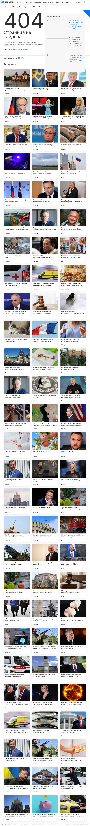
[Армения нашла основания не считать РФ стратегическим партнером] (17, 306)
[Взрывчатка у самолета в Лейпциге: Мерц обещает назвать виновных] (17, 110)
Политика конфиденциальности (55, 824)
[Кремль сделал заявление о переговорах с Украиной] (73, 82)
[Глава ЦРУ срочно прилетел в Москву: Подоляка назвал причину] (17, 473)
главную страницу (22, 49)
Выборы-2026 (11, 7)
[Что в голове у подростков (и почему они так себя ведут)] (73, 250)
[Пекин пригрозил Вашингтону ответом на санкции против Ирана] (45, 585)
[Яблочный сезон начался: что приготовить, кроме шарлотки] (73, 278)
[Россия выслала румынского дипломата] (17, 501)
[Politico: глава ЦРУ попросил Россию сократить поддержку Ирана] (73, 417)
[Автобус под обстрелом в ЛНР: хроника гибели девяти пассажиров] (17, 669)
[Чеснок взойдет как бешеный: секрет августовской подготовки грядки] (73, 613)
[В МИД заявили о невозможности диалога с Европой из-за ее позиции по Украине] (17, 808)
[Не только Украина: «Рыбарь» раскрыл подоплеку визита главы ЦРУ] (45, 473)
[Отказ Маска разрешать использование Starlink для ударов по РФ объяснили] (45, 501)
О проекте (26, 824)
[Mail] (2, 2)
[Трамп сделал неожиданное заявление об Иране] (73, 725)
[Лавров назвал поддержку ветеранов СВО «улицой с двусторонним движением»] (73, 557)
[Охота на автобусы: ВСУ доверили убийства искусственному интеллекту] (17, 389)
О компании (8, 824)
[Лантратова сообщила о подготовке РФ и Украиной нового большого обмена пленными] (73, 473)
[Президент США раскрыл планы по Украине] (17, 138)
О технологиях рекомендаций (38, 824)
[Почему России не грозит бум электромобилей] (73, 780)
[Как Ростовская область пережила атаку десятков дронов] (73, 306)
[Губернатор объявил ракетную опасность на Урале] (45, 613)
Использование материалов (72, 824)
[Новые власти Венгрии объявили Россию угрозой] (73, 641)
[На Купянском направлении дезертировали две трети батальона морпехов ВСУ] (45, 752)
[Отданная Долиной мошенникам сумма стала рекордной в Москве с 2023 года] (73, 110)
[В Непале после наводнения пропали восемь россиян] (17, 585)
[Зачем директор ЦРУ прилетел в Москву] (45, 389)
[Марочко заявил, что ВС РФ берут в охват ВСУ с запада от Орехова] (45, 641)
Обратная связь (84, 824)
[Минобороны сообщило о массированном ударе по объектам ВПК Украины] (45, 166)
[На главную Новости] (9, 2)
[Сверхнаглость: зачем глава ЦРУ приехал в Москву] (17, 194)
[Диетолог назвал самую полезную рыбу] (45, 725)
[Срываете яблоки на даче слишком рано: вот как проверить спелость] (45, 445)
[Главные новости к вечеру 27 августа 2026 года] (73, 361)
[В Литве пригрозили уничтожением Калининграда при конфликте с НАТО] (17, 82)
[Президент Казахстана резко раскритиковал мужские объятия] (45, 138)
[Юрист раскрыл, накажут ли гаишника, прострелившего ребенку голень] (73, 585)
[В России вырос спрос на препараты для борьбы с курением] (73, 334)
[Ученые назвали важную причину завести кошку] (17, 334)
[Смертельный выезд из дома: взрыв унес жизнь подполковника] (17, 725)
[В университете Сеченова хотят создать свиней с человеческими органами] (73, 138)
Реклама (15, 824)
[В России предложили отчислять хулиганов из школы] (17, 613)
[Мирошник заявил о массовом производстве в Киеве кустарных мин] (45, 222)
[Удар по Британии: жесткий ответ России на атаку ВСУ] (73, 166)
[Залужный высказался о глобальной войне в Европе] (45, 82)
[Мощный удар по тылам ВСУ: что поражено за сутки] (73, 529)
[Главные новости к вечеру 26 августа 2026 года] (45, 780)
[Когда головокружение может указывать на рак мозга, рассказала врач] (17, 641)
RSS (21, 824)
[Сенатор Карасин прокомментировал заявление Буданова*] (73, 445)
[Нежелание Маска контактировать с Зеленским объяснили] (45, 250)
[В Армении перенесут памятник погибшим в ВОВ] (45, 669)
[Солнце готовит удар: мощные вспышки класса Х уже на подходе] (73, 697)
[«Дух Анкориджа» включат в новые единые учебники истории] (17, 697)
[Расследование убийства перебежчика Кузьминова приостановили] (45, 306)
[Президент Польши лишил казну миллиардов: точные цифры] (45, 194)
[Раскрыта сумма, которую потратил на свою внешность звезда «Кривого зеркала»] (73, 222)
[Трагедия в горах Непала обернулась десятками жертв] (73, 501)
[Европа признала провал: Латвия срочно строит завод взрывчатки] (17, 222)
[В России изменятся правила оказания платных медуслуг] (17, 445)
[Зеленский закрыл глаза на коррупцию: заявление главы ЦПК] (17, 780)
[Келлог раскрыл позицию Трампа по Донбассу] (45, 557)
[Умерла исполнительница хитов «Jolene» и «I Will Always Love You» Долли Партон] (45, 110)
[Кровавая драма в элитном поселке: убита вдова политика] (17, 166)
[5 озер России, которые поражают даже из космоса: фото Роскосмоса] (45, 417)
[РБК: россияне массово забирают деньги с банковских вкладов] (45, 808)
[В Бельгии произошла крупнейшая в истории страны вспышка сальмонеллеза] (73, 752)
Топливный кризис (45, 7)
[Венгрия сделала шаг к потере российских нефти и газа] (45, 529)
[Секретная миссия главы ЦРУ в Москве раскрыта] (17, 752)
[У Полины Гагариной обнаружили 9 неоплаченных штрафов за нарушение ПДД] (45, 697)
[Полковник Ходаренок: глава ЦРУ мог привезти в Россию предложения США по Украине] (73, 669)
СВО (33, 7)
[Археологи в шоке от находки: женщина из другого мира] (45, 361)
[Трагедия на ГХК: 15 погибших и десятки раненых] (17, 278)
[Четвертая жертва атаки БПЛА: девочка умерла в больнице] (45, 278)
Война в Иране (24, 7)
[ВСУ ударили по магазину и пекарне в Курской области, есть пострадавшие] (73, 808)
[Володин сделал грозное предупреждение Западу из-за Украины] (73, 194)
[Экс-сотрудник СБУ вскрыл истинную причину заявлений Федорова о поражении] (73, 389)
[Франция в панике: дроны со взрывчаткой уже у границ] (45, 334)
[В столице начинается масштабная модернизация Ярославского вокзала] (17, 361)
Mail (3, 824)
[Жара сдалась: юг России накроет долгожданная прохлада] (17, 417)
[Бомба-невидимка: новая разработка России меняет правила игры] (17, 529)
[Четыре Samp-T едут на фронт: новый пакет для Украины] (17, 557)
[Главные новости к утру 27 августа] (17, 250)
